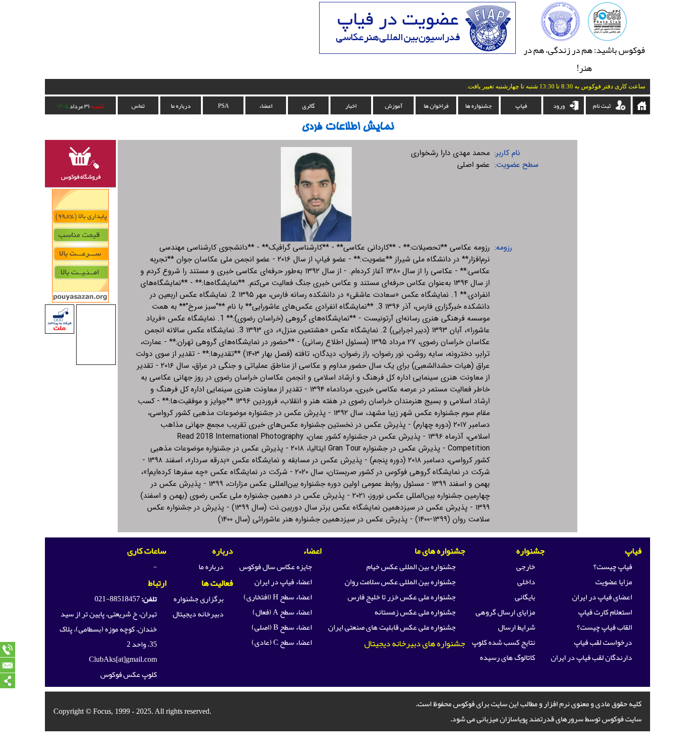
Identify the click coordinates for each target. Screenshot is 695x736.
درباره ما (181, 106)
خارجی (525, 566)
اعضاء (265, 106)
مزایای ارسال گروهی (505, 612)
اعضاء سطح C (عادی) (282, 642)
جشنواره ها (478, 106)
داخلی (526, 581)
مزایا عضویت (613, 581)
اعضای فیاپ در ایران (602, 597)
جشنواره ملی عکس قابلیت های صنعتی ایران (392, 627)
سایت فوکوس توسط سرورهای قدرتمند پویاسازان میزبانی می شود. (546, 719)
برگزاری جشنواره (199, 598)
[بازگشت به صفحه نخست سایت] (641, 105)
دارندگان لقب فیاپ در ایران (591, 657)
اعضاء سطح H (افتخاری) (277, 597)
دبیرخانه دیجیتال (198, 614)
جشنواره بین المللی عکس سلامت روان (400, 581)
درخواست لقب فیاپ (603, 642)
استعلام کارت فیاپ (605, 612)
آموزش (393, 106)
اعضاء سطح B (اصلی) (282, 627)
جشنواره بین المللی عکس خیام (411, 566)
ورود (559, 106)
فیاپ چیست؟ (612, 566)
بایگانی (525, 597)
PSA (223, 106)
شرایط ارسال (516, 627)
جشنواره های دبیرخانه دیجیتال (414, 643)
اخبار (350, 106)
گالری (308, 106)
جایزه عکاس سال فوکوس (275, 566)
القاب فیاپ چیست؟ (604, 627)
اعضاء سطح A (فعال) (282, 612)
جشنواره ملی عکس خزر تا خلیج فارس (402, 597)
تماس (138, 106)
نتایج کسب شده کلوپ (503, 642)
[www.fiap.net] (560, 38)
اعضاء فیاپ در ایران (283, 581)
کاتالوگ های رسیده (507, 657)
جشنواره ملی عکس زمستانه (415, 612)
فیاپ (521, 106)
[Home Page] (607, 38)
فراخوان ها (436, 106)
